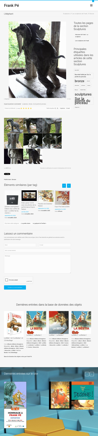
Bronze (14, 179)
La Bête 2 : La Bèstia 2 (78, 335)
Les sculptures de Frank (82, 40)
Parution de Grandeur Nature (45, 205)
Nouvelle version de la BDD (36, 386)
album (12, 346)
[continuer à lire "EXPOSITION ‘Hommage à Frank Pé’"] (15, 405)
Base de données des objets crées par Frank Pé (18, 356)
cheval (88, 81)
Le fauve (83, 85)
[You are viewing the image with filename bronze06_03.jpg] (52, 125)
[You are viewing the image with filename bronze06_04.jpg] (13, 141)
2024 (17, 348)
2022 (62, 343)
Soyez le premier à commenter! (12, 104)
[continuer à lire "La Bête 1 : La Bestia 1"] (59, 322)
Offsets (60, 211)
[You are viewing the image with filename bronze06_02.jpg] (32, 125)
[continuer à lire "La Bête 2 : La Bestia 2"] (36, 322)
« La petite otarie (25, 223)
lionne (88, 85)
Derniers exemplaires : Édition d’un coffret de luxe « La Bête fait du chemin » (12, 210)
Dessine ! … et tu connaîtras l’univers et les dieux (81, 416)
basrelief (77, 70)
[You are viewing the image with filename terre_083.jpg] (32, 156)
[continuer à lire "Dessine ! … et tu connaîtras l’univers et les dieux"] (82, 396)
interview (77, 85)
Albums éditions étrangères (15, 344)
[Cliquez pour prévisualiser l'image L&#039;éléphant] (37, 59)
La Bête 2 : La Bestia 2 (34, 335)
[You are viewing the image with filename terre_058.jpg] (52, 141)
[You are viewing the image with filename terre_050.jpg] (32, 141)
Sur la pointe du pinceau (39, 104)
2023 (39, 343)
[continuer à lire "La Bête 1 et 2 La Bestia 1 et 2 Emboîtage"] (14, 324)
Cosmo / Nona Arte (33, 347)
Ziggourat (77, 107)
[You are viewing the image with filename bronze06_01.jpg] (13, 125)
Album (17, 346)
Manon (76, 89)
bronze (30, 104)
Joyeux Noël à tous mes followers (58, 415)
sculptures (25, 104)
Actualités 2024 (12, 217)
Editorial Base (75, 345)
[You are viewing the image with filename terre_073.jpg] (13, 156)
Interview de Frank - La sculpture (81, 35)
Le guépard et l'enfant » (39, 223)
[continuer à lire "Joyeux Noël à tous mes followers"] (60, 396)
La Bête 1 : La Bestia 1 (56, 335)
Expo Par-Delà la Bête (62, 207)
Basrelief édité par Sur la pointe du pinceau (83, 75)
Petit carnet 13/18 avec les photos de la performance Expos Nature (28, 206)
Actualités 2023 (45, 210)
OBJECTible (83, 89)
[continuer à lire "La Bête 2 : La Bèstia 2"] (81, 322)
